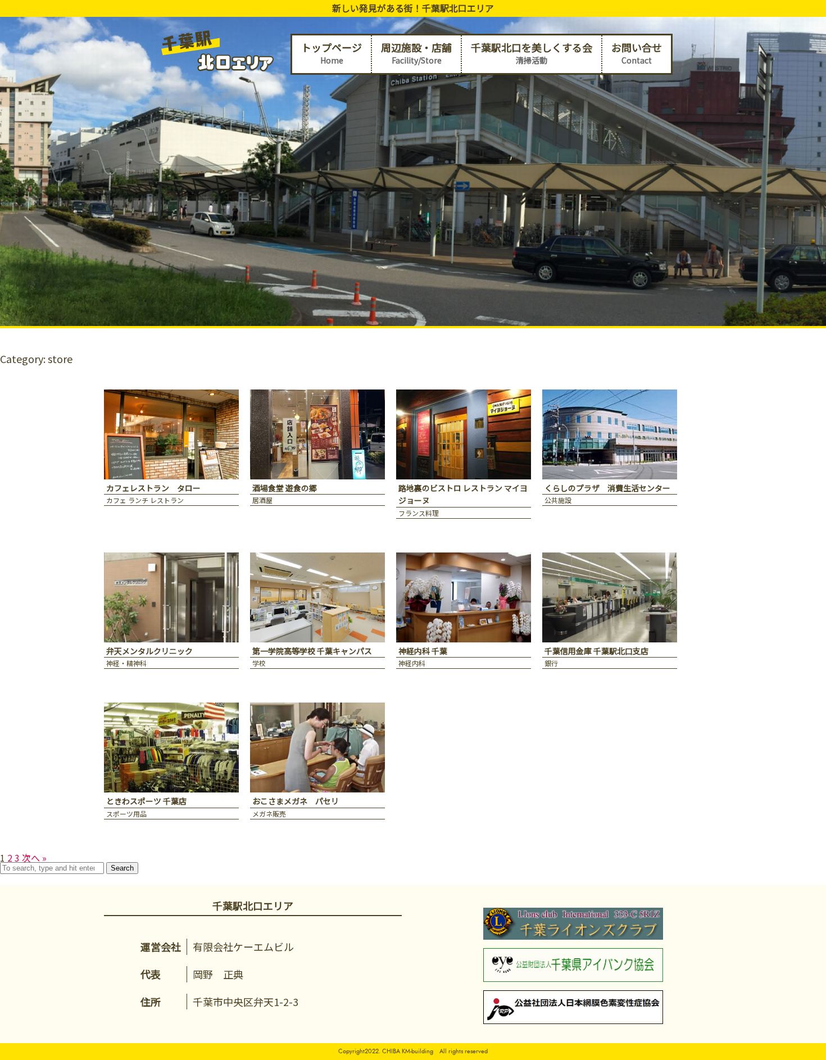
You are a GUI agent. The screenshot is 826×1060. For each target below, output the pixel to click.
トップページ (331, 53)
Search (122, 868)
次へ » (34, 857)
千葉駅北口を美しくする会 (531, 53)
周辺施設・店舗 (416, 53)
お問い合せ (636, 53)
